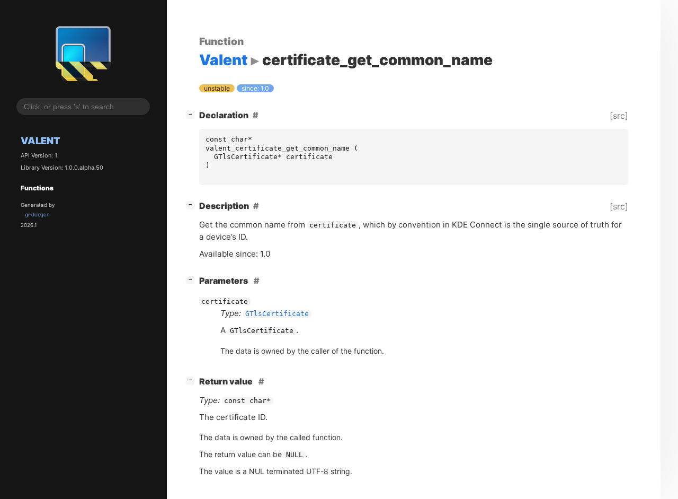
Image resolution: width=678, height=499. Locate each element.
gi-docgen (37, 214)
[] (192, 114)
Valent (40, 140)
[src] (619, 115)
